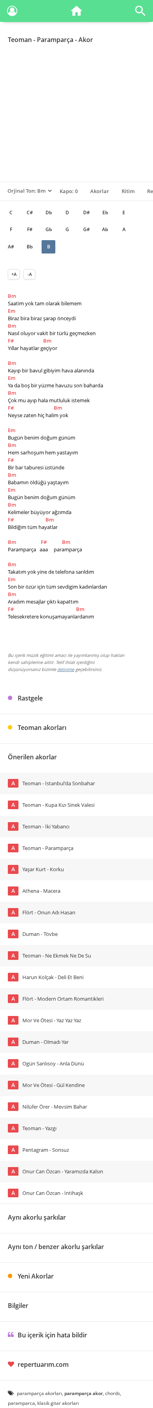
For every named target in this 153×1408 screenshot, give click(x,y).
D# (86, 212)
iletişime (65, 669)
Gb (49, 229)
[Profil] (12, 12)
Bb (30, 246)
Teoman (20, 39)
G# (86, 229)
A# (11, 246)
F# (30, 229)
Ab (105, 229)
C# (30, 212)
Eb (105, 212)
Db (49, 212)
